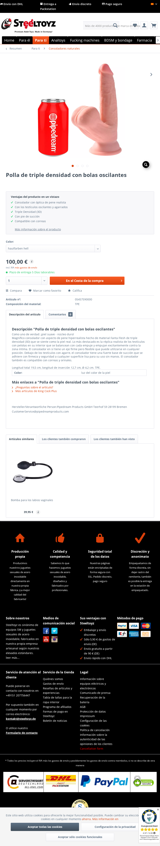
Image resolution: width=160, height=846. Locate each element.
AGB (82, 707)
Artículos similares (21, 439)
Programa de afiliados (57, 707)
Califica (77, 290)
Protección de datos (93, 711)
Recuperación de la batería (92, 700)
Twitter (54, 631)
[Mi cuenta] (144, 25)
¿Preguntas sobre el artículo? (34, 387)
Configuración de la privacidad (115, 827)
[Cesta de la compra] (154, 25)
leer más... (13, 658)
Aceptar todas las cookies (45, 827)
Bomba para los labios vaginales (32, 500)
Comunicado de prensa (95, 693)
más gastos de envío (26, 267)
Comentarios (60, 314)
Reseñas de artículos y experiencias (57, 690)
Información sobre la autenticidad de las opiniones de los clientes (96, 739)
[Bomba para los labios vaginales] (32, 471)
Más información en (105, 819)
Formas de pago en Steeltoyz (55, 714)
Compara (15, 290)
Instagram (54, 639)
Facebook (46, 631)
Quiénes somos (53, 679)
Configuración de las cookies (93, 723)
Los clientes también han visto (114, 439)
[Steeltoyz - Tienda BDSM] (35, 28)
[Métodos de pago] (134, 630)
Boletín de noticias (55, 721)
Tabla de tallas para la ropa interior (57, 700)
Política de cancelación (95, 730)
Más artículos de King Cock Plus (36, 391)
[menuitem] (101, 25)
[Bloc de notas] (135, 25)
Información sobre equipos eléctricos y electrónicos (93, 683)
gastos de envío (60, 760)
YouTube (46, 639)
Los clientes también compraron (64, 439)
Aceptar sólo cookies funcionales (80, 837)
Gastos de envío (53, 683)
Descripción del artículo (25, 314)
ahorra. (87, 819)
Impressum (87, 716)
